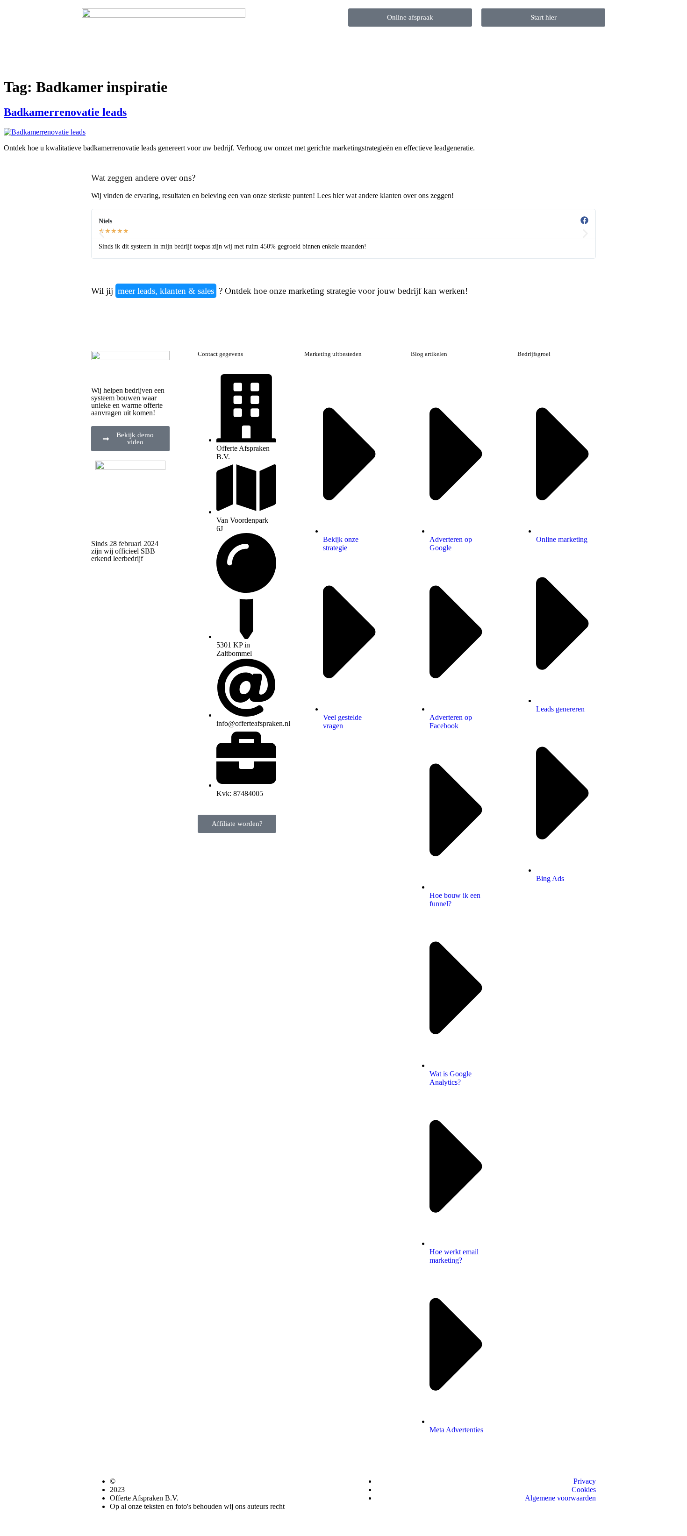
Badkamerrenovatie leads (65, 112)
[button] (101, 234)
